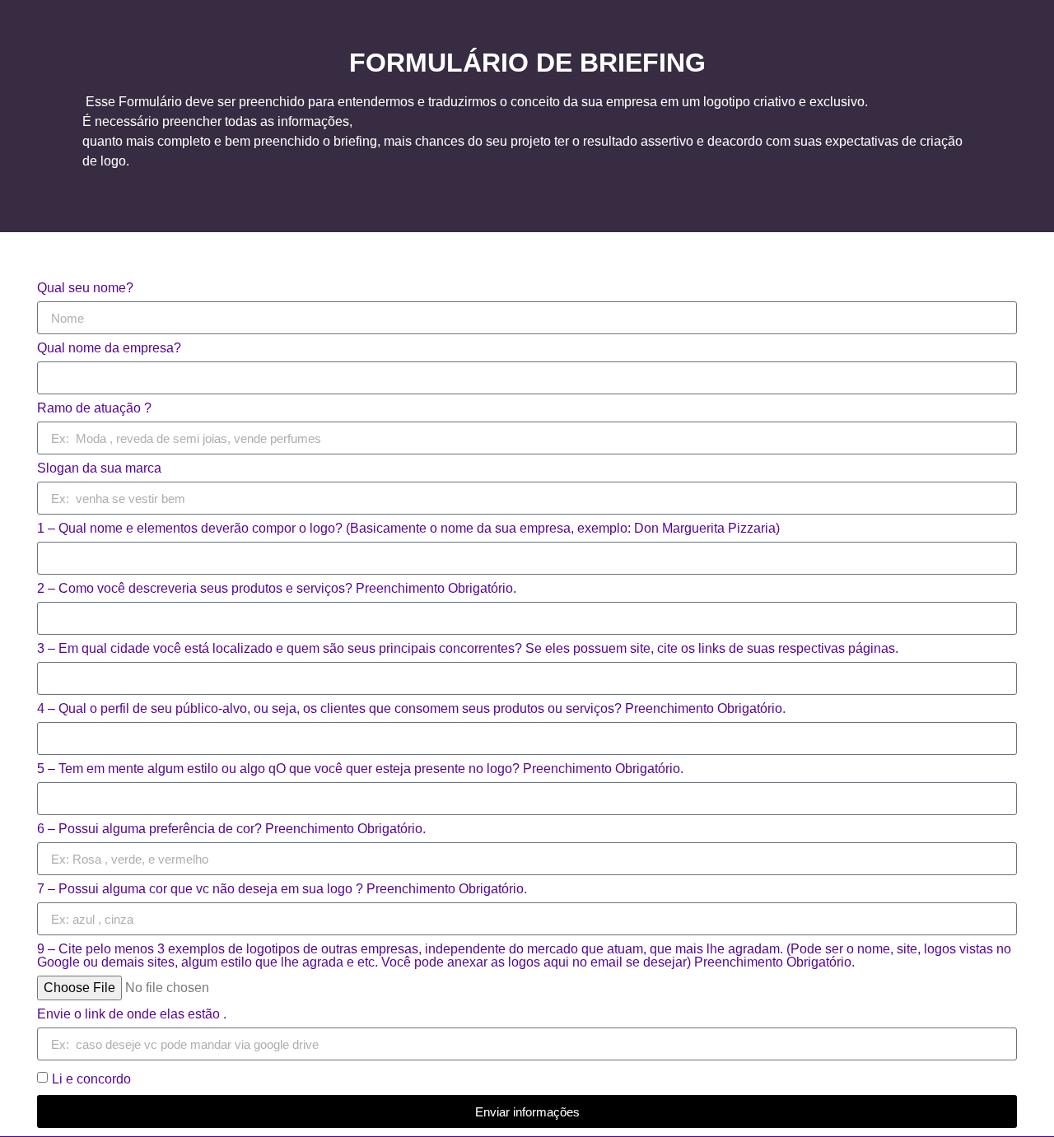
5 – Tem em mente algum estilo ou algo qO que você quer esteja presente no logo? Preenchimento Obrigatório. (360, 769)
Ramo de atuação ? (94, 408)
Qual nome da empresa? (109, 348)
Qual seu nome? (85, 288)
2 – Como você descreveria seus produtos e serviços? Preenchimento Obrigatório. (276, 588)
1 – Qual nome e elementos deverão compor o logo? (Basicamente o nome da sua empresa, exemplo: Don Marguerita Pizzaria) (408, 528)
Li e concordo (91, 1079)
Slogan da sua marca (99, 468)
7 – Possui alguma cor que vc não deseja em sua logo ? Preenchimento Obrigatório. (282, 889)
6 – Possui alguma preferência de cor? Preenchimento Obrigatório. (231, 829)
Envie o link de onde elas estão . (131, 1014)
